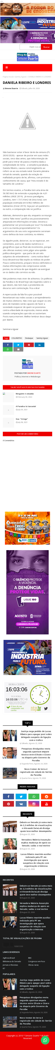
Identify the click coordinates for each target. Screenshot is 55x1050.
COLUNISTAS (17, 338)
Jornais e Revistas (10, 965)
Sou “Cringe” (22, 419)
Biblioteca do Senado (12, 961)
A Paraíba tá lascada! (26, 406)
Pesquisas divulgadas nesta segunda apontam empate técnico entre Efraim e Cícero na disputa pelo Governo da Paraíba (36, 755)
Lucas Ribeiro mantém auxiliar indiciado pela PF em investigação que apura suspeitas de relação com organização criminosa (36, 860)
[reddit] (46, 796)
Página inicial (8, 77)
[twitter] (21, 796)
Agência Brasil (9, 958)
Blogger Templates (27, 1049)
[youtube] (46, 804)
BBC (30, 958)
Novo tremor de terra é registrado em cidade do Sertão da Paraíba (36, 772)
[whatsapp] (33, 796)
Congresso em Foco (36, 961)
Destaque (29, 338)
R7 (4, 968)
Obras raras (33, 965)
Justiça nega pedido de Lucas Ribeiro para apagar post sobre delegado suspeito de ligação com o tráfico (36, 735)
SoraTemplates (25, 1044)
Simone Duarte (11, 88)
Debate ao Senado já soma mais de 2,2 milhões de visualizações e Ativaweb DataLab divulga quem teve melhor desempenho (36, 826)
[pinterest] (8, 804)
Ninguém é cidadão (25, 394)
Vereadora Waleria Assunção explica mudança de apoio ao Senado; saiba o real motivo (36, 843)
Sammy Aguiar (20, 77)
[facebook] (8, 796)
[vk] (21, 804)
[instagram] (33, 804)
